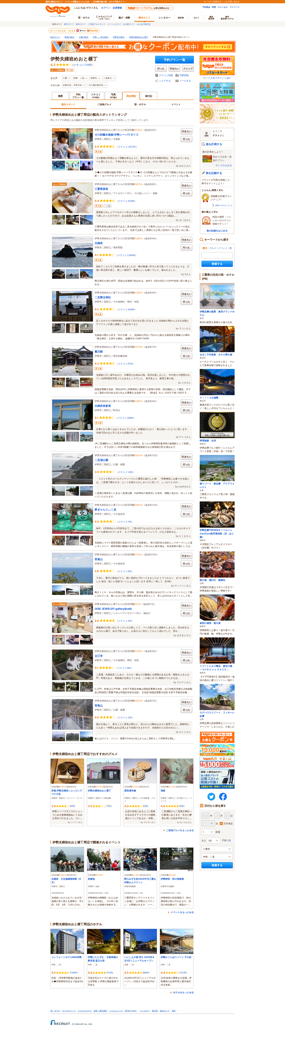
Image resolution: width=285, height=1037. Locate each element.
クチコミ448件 (126, 309)
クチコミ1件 (124, 521)
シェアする (165, 80)
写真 (113, 96)
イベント (176, 104)
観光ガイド (81, 24)
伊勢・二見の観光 (100, 37)
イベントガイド (114, 24)
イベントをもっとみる (182, 912)
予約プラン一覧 (174, 60)
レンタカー (164, 17)
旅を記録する (214, 173)
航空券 (181, 17)
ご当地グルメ (104, 104)
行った (186, 139)
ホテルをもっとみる (183, 992)
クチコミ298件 (125, 417)
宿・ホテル (140, 104)
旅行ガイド (69, 24)
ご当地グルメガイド (96, 24)
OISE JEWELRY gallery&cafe (113, 608)
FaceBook (223, 797)
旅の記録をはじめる (217, 230)
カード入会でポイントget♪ (217, 77)
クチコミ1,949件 (126, 255)
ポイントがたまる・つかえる (63, 30)
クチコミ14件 (125, 472)
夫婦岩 (99, 243)
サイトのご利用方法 (212, 1)
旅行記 (148, 96)
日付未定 (228, 823)
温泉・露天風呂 (100, 1010)
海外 (211, 17)
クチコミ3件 (124, 620)
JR (126, 1010)
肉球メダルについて (224, 205)
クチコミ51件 (125, 363)
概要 (60, 96)
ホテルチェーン (69, 1010)
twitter (211, 797)
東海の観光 (69, 37)
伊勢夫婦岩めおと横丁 (138, 37)
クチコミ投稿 (166, 75)
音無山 (99, 559)
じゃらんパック (104, 17)
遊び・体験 (124, 17)
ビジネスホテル (85, 1010)
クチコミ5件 (124, 571)
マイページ (234, 7)
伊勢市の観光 (118, 37)
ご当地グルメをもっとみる (180, 830)
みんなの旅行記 (143, 24)
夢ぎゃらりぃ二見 (105, 509)
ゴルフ (196, 17)
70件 (109, 972)
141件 (183, 972)
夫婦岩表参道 (103, 405)
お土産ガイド (129, 24)
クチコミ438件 (126, 200)
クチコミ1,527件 (127, 146)
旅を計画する (214, 144)
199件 (74, 972)
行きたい (186, 131)
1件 (109, 806)
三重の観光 (83, 37)
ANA (134, 1010)
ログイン (106, 7)
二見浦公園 (101, 460)
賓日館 (99, 351)
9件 (72, 806)
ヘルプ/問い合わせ (231, 1)
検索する (217, 263)
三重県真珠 (101, 188)
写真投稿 (184, 75)
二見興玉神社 (103, 297)
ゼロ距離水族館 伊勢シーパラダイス (117, 134)
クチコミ (95, 96)
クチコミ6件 (124, 667)
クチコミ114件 (82, 64)
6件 (182, 806)
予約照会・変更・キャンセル (215, 7)
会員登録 (117, 7)
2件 (145, 806)
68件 (146, 972)
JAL (129, 1010)
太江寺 (99, 655)
